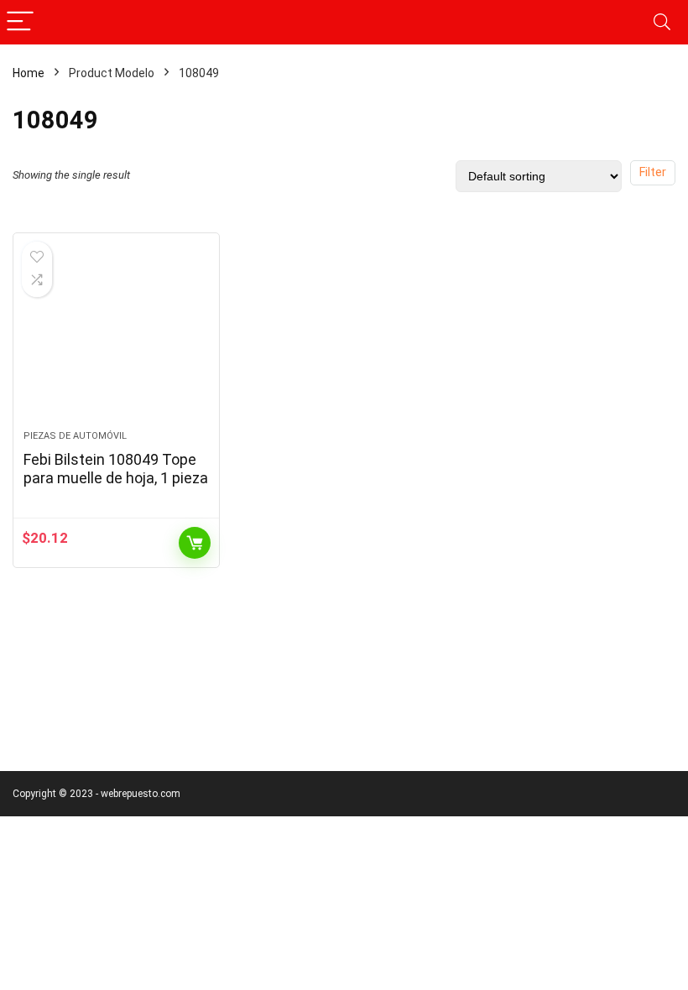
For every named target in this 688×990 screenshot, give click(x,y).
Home (28, 73)
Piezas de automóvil (75, 435)
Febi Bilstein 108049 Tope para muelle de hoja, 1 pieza (115, 469)
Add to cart (195, 543)
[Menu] (20, 22)
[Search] (662, 22)
